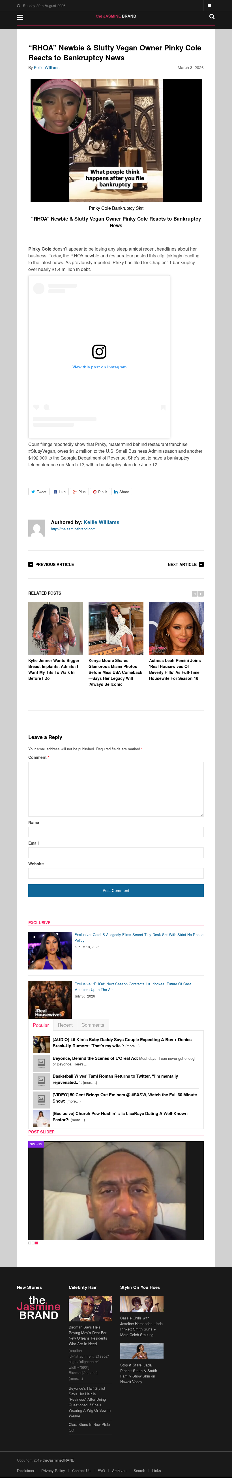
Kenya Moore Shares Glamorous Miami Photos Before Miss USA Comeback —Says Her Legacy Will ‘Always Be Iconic (115, 672)
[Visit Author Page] (36, 528)
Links (156, 1470)
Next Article (182, 564)
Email (33, 843)
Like (62, 491)
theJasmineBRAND (58, 1460)
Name (33, 822)
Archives (119, 1470)
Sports (36, 1144)
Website (36, 863)
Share (124, 491)
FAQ (101, 1470)
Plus (82, 491)
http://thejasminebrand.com (73, 528)
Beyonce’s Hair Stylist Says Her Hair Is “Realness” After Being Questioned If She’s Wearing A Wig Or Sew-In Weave (90, 1402)
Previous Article (54, 564)
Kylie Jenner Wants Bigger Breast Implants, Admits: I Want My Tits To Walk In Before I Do (53, 669)
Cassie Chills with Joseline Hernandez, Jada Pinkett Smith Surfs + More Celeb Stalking (141, 1326)
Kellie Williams (46, 67)
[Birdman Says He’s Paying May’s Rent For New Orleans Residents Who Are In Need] (90, 1308)
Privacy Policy (53, 1470)
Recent (65, 1024)
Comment (38, 757)
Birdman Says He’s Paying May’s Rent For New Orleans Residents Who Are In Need (88, 1335)
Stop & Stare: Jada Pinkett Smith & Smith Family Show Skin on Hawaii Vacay (138, 1373)
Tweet (41, 491)
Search (139, 1470)
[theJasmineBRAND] (116, 16)
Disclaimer (25, 1470)
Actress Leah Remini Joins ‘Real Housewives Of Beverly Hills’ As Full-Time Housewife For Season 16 (175, 669)
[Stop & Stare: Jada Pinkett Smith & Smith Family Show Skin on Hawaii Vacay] (142, 1351)
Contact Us (81, 1470)
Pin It (102, 491)
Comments (92, 1024)
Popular (41, 1024)
